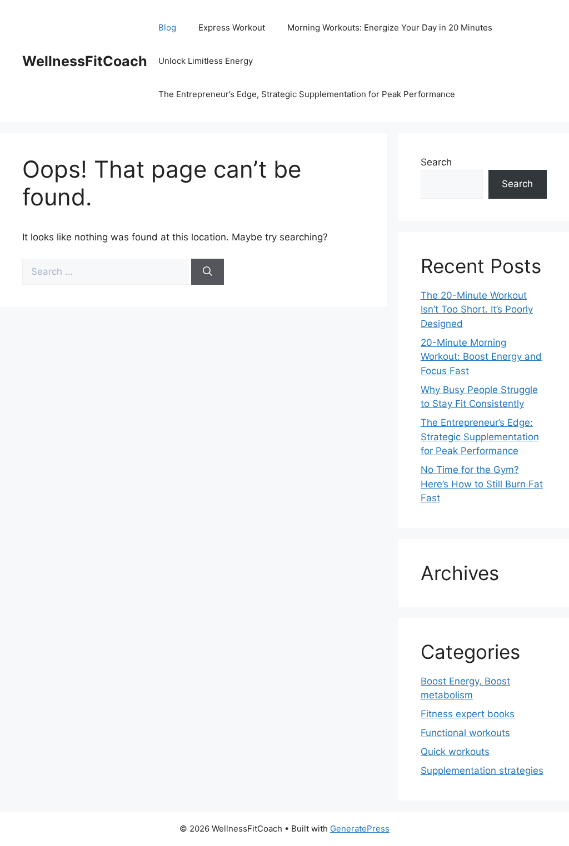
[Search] (207, 272)
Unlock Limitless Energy (205, 61)
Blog (167, 27)
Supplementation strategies (482, 770)
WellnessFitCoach (84, 61)
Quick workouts (455, 751)
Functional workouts (465, 732)
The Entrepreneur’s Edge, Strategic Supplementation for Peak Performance (306, 94)
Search (436, 162)
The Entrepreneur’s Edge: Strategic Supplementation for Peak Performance (480, 436)
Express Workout (231, 27)
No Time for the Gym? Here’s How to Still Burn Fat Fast (482, 483)
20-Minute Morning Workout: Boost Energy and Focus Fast (481, 356)
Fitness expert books (468, 713)
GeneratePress (360, 828)
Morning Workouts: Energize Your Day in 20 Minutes (389, 27)
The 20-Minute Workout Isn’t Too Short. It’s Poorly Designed (477, 309)
